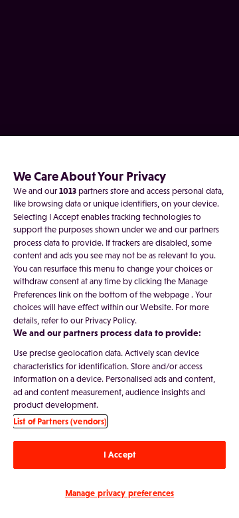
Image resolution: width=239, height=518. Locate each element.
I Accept (119, 455)
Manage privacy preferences (119, 493)
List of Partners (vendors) (60, 421)
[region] (119, 327)
